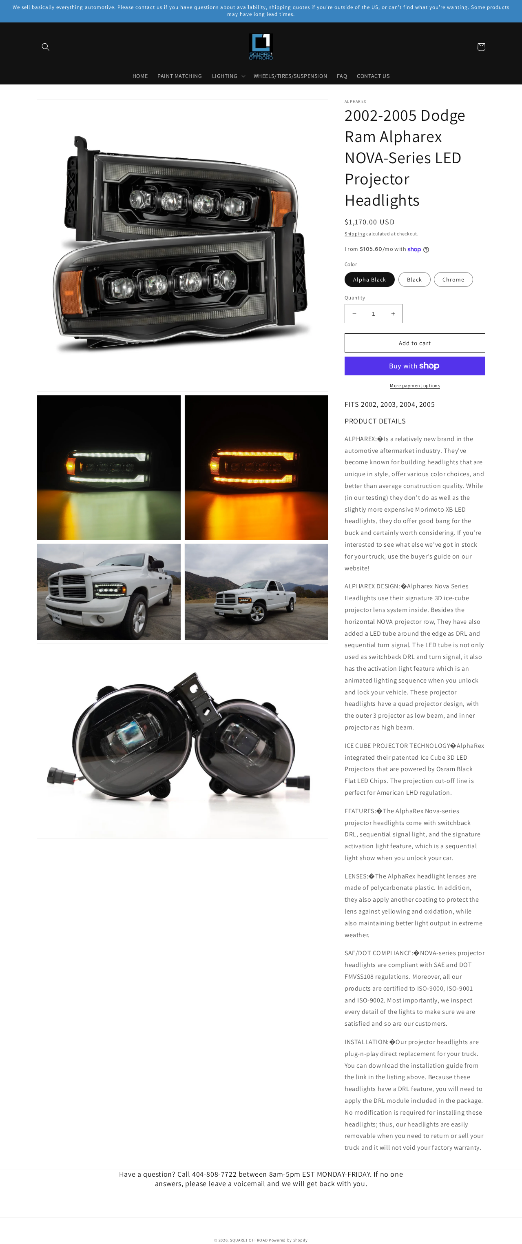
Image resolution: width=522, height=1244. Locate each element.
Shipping (355, 234)
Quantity (355, 297)
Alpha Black (369, 279)
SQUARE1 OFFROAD (249, 1240)
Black (414, 279)
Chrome (453, 279)
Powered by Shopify (288, 1240)
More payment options (415, 385)
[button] (46, 47)
